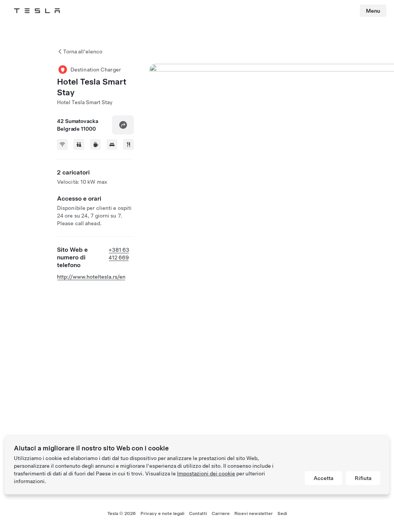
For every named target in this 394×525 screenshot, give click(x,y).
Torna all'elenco (82, 51)
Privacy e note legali (162, 513)
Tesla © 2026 (121, 513)
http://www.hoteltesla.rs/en (91, 277)
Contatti (198, 513)
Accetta (323, 478)
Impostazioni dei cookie (206, 473)
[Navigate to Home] (37, 10)
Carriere (221, 513)
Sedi (282, 513)
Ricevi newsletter (253, 513)
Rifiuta (363, 478)
